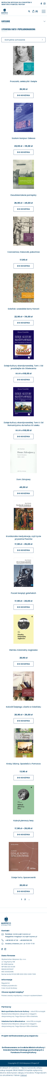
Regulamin (6, 983)
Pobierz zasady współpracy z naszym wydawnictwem (22, 995)
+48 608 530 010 (26, 940)
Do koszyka (23, 95)
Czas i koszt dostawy (9, 988)
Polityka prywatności (9, 986)
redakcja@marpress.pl (21, 934)
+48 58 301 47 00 (11, 940)
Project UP (35, 1063)
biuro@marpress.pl (30, 936)
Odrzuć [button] (23, 1075)
